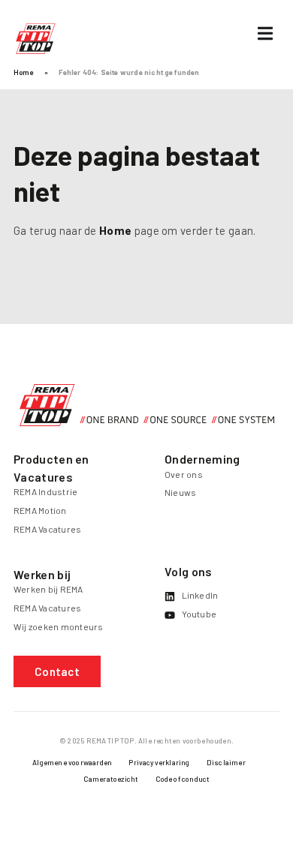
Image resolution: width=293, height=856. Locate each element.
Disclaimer (226, 762)
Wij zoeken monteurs (59, 626)
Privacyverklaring (158, 762)
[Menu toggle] (265, 33)
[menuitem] (72, 765)
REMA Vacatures (47, 529)
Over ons (184, 474)
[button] (57, 671)
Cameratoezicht (111, 778)
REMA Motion (40, 510)
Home (24, 72)
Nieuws (180, 492)
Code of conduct (183, 778)
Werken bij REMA (48, 589)
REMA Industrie (45, 491)
